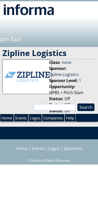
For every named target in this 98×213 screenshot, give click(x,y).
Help (70, 117)
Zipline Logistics (64, 74)
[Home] (29, 9)
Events (21, 117)
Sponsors (73, 148)
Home (7, 117)
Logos (35, 117)
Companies (53, 117)
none (66, 62)
